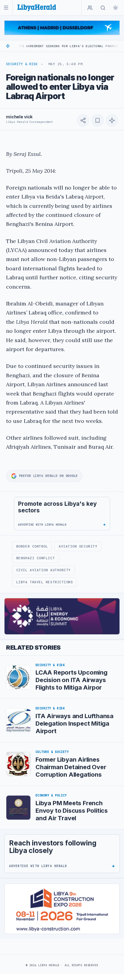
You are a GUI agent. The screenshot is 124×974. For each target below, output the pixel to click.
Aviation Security (78, 546)
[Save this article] (97, 120)
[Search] (103, 8)
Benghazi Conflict (35, 558)
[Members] (90, 8)
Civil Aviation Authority (43, 570)
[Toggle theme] (116, 8)
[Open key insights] (112, 120)
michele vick (19, 116)
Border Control (32, 546)
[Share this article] (83, 120)
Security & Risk (22, 64)
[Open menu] (6, 7)
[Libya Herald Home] (37, 7)
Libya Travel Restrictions (44, 582)
